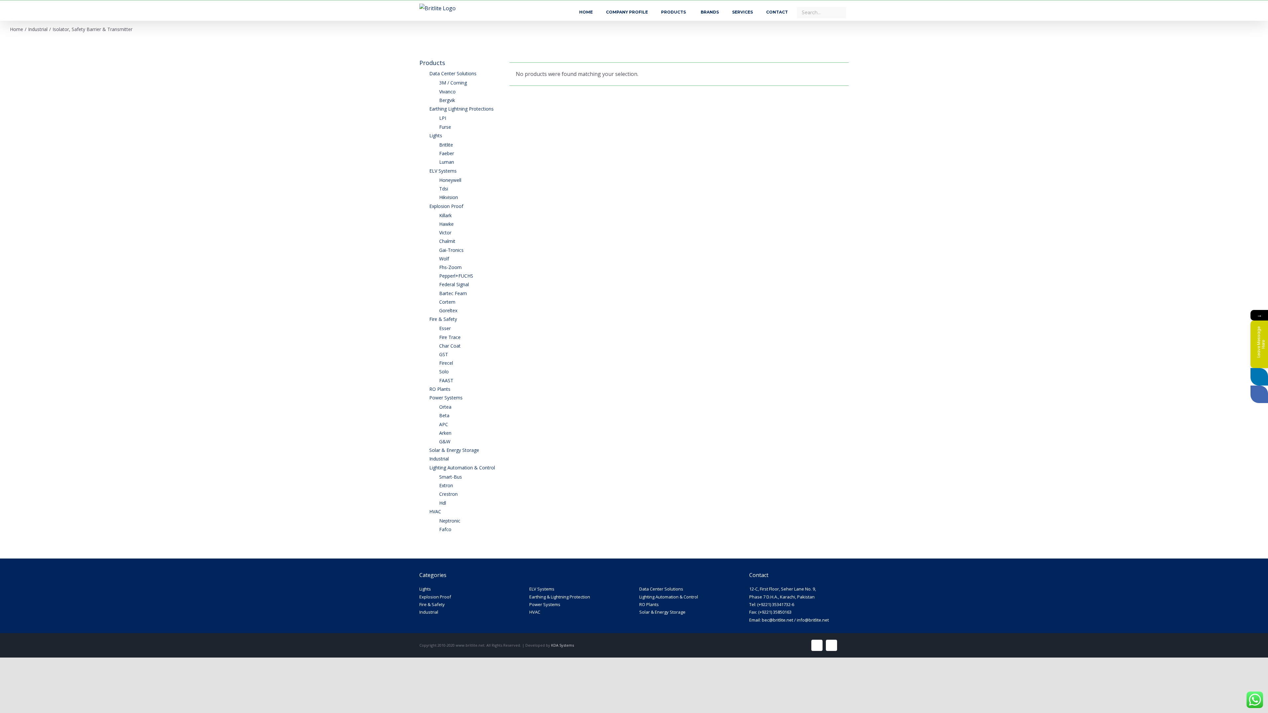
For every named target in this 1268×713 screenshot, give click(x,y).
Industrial (428, 612)
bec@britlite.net (777, 620)
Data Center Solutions (661, 589)
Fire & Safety (432, 604)
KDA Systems (562, 645)
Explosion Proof (435, 597)
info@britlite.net (813, 620)
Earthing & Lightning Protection (559, 597)
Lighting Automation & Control (668, 597)
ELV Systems (541, 589)
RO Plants (649, 604)
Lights (425, 589)
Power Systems (544, 604)
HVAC (534, 612)
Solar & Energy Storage (662, 612)
